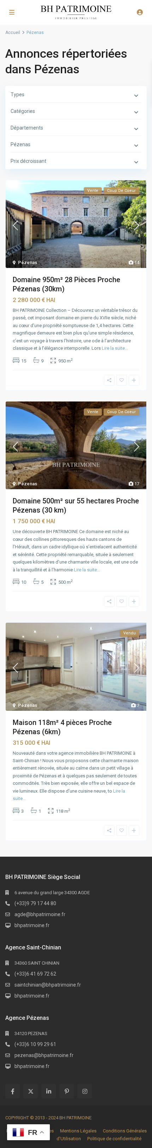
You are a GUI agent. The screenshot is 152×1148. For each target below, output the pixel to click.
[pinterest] (66, 1091)
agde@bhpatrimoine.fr (39, 914)
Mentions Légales (78, 1130)
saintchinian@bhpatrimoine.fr (47, 985)
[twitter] (30, 1091)
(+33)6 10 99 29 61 (35, 1044)
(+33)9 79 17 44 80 (35, 903)
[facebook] (12, 1091)
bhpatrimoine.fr (31, 925)
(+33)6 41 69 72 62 (35, 974)
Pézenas (27, 262)
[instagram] (84, 1091)
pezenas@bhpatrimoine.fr (44, 1055)
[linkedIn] (48, 1091)
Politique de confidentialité (114, 1138)
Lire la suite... (115, 348)
